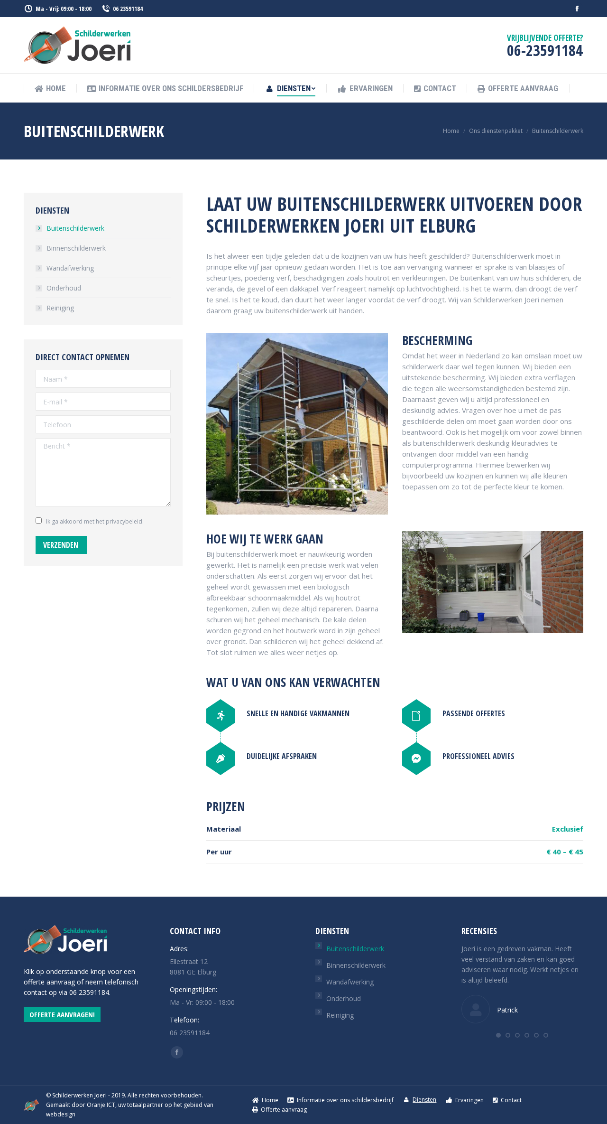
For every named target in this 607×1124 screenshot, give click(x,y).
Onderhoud (63, 287)
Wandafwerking (70, 267)
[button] (498, 1035)
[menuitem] (50, 88)
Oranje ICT (101, 1105)
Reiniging (60, 307)
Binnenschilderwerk (76, 248)
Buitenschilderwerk (75, 228)
